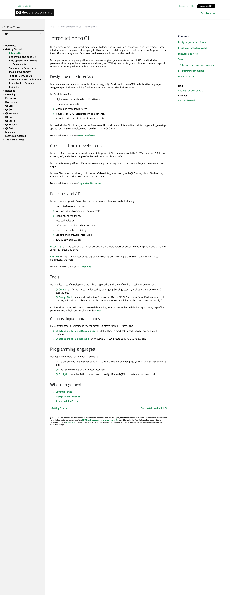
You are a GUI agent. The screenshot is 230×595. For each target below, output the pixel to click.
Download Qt (206, 5)
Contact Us (184, 6)
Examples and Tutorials (68, 396)
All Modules (84, 266)
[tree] (23, 92)
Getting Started (64, 392)
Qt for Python (63, 374)
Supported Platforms (89, 183)
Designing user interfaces (192, 42)
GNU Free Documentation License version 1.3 (100, 419)
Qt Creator (61, 289)
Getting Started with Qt (70, 27)
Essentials (55, 246)
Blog (193, 6)
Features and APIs (188, 54)
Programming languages (191, 71)
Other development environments (197, 65)
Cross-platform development (193, 48)
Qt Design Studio (65, 297)
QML (58, 369)
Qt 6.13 (53, 27)
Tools (99, 310)
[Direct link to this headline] (98, 77)
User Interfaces (86, 135)
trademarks (70, 422)
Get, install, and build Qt (154, 408)
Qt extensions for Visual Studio (72, 339)
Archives (210, 13)
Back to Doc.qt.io (25, 6)
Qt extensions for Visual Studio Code (75, 331)
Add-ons (54, 256)
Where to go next (187, 76)
